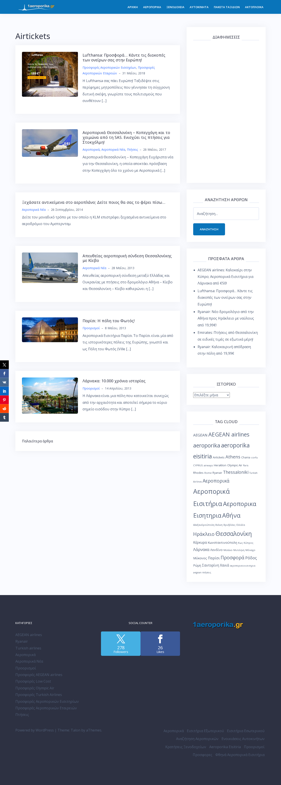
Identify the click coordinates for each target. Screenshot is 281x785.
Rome (208, 472)
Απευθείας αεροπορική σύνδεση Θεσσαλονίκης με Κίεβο (127, 258)
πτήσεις (206, 572)
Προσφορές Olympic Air (34, 688)
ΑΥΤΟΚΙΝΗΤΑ (199, 7)
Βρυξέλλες (229, 524)
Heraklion (220, 465)
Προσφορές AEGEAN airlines (38, 674)
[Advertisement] (226, 110)
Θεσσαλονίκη (233, 533)
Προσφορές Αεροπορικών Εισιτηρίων (109, 67)
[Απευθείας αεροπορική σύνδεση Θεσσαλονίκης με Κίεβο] (50, 267)
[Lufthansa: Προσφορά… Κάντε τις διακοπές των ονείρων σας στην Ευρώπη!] (50, 74)
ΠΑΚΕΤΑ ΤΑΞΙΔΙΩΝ (227, 7)
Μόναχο (250, 550)
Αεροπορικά (91, 149)
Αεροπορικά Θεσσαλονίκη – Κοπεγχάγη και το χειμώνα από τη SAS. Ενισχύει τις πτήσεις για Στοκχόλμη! (126, 137)
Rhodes (198, 473)
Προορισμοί (91, 328)
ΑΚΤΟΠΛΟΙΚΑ (254, 7)
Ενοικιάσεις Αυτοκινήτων (243, 738)
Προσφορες (202, 754)
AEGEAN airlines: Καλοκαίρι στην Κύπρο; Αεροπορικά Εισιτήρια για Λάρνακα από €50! (225, 277)
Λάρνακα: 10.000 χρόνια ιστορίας (114, 380)
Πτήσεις (132, 149)
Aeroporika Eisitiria (225, 746)
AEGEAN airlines (228, 434)
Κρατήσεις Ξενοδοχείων (185, 746)
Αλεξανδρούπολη (203, 524)
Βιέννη (219, 524)
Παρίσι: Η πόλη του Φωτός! (109, 320)
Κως (240, 542)
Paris (245, 465)
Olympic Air (234, 465)
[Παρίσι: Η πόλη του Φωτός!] (50, 329)
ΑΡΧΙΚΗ (133, 7)
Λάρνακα (201, 549)
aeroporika (206, 445)
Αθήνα (231, 515)
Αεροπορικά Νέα (113, 149)
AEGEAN (200, 435)
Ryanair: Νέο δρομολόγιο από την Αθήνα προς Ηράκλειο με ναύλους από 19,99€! (226, 318)
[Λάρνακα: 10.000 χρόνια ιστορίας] (50, 395)
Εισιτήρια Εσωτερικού (246, 730)
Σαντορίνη (210, 565)
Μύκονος (200, 558)
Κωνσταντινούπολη (222, 542)
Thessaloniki (236, 472)
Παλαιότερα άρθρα (37, 441)
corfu (254, 457)
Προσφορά (232, 557)
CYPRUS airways (203, 465)
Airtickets (219, 457)
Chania (245, 457)
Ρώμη (197, 565)
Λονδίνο (216, 550)
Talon (75, 730)
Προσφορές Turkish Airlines (38, 694)
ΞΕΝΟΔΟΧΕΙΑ (175, 7)
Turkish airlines (28, 648)
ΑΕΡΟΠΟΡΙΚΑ (152, 7)
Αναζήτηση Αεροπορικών (197, 738)
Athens (232, 457)
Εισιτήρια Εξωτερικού (205, 730)
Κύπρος (248, 542)
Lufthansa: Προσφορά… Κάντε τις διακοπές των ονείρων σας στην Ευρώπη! (124, 57)
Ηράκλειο (203, 534)
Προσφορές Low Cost (33, 681)
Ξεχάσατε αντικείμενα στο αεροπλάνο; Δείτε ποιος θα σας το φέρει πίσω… (93, 202)
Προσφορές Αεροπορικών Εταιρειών (46, 708)
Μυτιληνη (239, 550)
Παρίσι (214, 557)
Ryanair (217, 473)
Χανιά (224, 565)
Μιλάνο (227, 550)
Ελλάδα (240, 524)
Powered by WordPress (34, 730)
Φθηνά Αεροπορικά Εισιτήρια (240, 754)
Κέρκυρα (200, 542)
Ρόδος (251, 557)
